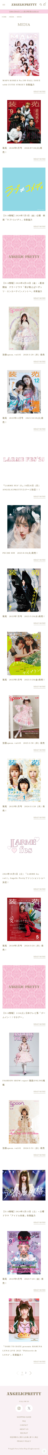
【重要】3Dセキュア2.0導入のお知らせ (24, 11)
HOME (4, 17)
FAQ (24, 1421)
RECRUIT (24, 1433)
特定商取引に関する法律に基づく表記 (24, 1437)
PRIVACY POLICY (24, 1441)
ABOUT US (24, 1429)
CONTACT (24, 1425)
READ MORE (39, 92)
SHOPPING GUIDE (24, 1417)
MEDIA (11, 17)
